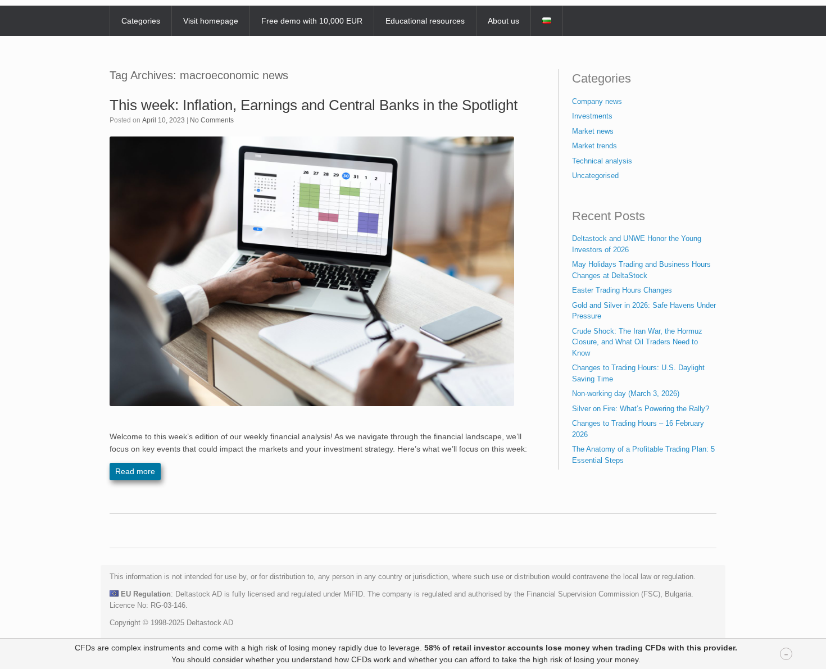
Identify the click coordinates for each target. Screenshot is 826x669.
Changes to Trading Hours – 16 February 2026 (638, 429)
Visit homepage (210, 20)
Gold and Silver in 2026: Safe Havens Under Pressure (644, 311)
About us (503, 20)
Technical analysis (602, 161)
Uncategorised (595, 175)
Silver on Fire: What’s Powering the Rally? (640, 408)
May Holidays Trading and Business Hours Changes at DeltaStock (641, 270)
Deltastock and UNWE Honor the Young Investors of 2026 (636, 244)
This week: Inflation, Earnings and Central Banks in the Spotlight (314, 105)
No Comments (212, 120)
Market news (593, 131)
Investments (592, 116)
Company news (597, 101)
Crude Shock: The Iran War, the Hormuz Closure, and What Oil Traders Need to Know (637, 342)
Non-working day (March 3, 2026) (625, 393)
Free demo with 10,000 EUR (311, 20)
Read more (135, 471)
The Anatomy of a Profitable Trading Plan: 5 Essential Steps (643, 455)
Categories (140, 20)
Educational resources (425, 20)
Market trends (594, 146)
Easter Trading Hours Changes (622, 290)
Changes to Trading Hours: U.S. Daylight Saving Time (638, 373)
